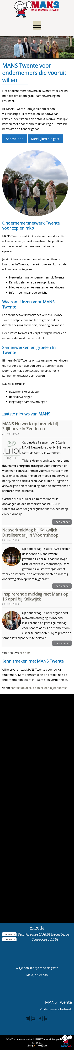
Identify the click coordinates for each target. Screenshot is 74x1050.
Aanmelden (15, 138)
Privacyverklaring (58, 1039)
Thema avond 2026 (45, 939)
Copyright (37, 1042)
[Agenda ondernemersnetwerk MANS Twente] (27, 1018)
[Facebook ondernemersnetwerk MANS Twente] (40, 1018)
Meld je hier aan (37, 975)
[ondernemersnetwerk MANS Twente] (37, 8)
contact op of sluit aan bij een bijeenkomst (39, 688)
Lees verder (62, 522)
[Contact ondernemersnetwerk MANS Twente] (33, 1018)
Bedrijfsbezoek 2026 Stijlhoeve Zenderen (46, 934)
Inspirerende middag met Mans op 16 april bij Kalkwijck (35, 596)
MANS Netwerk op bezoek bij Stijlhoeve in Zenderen (30, 426)
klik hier (25, 653)
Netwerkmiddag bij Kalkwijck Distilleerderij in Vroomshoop (30, 532)
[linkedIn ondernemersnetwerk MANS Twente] (47, 1018)
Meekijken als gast (45, 138)
